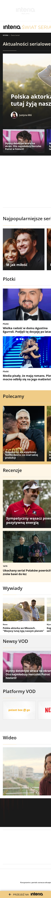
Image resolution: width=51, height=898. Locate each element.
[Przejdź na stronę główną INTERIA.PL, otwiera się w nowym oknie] (12, 27)
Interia (5, 35)
